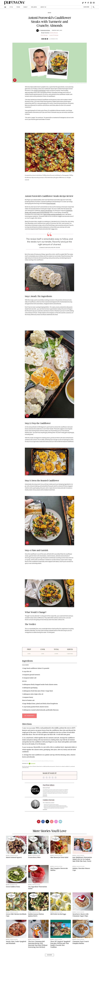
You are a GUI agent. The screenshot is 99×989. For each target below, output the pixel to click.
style (11, 7)
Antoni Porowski (50, 203)
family (25, 7)
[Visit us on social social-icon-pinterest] (85, 2)
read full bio (45, 795)
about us (43, 7)
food (18, 7)
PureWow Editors (45, 30)
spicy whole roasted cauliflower (53, 214)
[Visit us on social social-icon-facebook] (88, 2)
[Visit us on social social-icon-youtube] (94, 3)
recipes (49, 12)
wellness (34, 7)
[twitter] (2, 26)
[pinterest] (14, 80)
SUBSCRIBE (86, 7)
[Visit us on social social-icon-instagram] (91, 3)
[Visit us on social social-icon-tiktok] (83, 2)
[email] (2, 34)
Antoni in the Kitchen (40, 90)
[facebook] (2, 22)
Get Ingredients (29, 715)
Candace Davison (54, 32)
